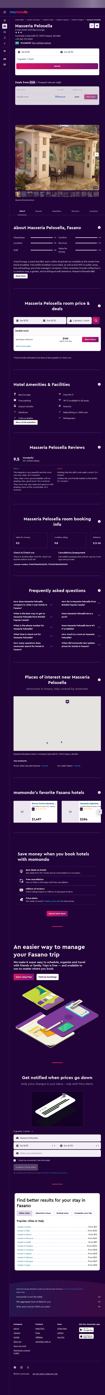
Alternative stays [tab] (43, 1213)
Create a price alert (52, 901)
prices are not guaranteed (73, 1289)
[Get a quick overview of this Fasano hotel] (99, 228)
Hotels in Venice (24, 1235)
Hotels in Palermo (25, 1258)
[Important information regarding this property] (99, 522)
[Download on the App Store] (86, 1336)
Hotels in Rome (24, 1227)
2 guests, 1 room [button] (26, 59)
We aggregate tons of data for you (33, 1302)
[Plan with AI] (4, 43)
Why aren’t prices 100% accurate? (33, 1307)
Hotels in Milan (23, 1231)
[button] (5, 12)
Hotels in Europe (33, 20)
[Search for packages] (4, 37)
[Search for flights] (4, 20)
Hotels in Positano (25, 1246)
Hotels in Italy (48, 20)
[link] (57, 913)
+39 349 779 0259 (24, 39)
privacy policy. (62, 1173)
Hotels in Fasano (78, 20)
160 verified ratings (41, 43)
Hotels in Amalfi (24, 1242)
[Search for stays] (4, 26)
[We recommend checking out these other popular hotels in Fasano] (99, 793)
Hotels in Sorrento (25, 1250)
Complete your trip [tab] (83, 1213)
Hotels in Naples (24, 1254)
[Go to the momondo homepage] (19, 12)
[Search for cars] (4, 32)
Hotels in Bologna (25, 1261)
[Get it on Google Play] (86, 1329)
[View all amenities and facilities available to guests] (99, 384)
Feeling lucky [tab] (63, 1213)
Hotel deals (19, 20)
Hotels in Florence (25, 1238)
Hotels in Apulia (62, 20)
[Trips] (4, 51)
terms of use (48, 1173)
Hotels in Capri (23, 1265)
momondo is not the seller (29, 1297)
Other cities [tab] (24, 1213)
